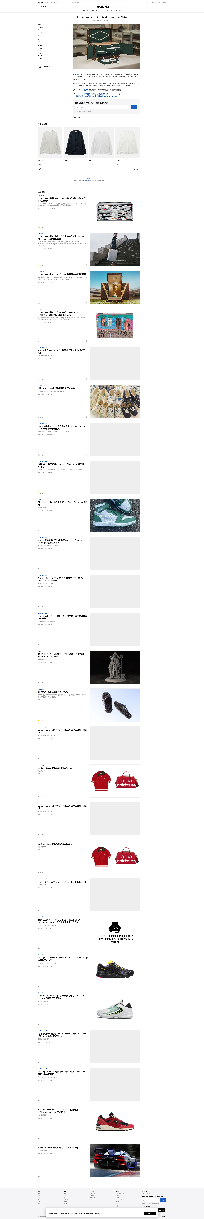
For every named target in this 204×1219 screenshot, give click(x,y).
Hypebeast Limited (44, 1216)
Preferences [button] (96, 1213)
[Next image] (136, 47)
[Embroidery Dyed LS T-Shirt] (101, 142)
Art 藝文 (40, 309)
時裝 (84, 10)
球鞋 (88, 10)
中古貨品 (66, 1202)
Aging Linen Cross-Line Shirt (70, 161)
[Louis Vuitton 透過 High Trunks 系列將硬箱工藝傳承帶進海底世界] (115, 211)
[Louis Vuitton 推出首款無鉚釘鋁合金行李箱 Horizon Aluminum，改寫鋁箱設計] (115, 249)
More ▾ (89, 1184)
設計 (97, 10)
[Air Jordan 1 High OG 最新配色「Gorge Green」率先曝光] (115, 515)
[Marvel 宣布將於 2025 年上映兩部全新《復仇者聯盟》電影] (115, 363)
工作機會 (118, 1197)
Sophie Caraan (44, 208)
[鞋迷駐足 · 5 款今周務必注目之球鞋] (115, 705)
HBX (91, 1199)
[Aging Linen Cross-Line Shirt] (76, 142)
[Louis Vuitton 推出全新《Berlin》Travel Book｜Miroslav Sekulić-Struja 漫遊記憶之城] (115, 325)
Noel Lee (43, 394)
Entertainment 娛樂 (42, 347)
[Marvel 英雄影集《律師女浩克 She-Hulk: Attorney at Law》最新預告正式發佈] (115, 553)
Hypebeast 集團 (120, 1193)
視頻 (111, 10)
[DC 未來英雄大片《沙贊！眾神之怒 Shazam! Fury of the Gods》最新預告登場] (115, 439)
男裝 (65, 1193)
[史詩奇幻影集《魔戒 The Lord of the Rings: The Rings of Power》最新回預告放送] (115, 1046)
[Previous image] (76, 47)
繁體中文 (164, 1216)
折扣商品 (66, 1204)
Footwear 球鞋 (41, 385)
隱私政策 (90, 111)
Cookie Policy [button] (64, 1213)
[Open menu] (39, 7)
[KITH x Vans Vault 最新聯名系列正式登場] (115, 401)
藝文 (93, 10)
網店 (120, 10)
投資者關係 (119, 1199)
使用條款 (86, 111)
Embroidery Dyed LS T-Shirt (95, 161)
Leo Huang (43, 700)
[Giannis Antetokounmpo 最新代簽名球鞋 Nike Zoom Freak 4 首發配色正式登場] (115, 1008)
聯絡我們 (118, 1206)
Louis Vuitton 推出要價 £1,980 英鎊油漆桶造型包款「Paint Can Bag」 (98, 94)
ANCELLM (40, 160)
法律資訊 (118, 1204)
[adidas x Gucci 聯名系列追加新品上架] (115, 780)
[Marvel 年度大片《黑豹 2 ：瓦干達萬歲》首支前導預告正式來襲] (115, 629)
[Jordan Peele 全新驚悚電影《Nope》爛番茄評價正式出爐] (115, 742)
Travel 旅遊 (40, 233)
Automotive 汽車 (42, 1144)
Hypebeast (92, 1193)
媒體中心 (118, 1195)
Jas (39, 41)
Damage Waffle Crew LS (43, 161)
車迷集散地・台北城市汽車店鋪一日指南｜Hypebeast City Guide (96, 96)
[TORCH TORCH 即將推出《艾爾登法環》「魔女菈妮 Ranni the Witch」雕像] (115, 667)
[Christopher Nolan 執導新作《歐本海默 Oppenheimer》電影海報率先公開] (115, 1084)
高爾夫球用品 (67, 1199)
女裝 (65, 1195)
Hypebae (92, 1197)
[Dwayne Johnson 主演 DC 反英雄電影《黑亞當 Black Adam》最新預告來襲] (115, 591)
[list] (106, 47)
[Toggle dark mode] (165, 6)
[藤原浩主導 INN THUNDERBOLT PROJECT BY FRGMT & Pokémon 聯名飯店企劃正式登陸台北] (115, 932)
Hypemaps (92, 1195)
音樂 (102, 10)
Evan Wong (43, 358)
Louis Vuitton (47, 66)
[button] (40, 35)
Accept (149, 1213)
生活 (106, 10)
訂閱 (134, 107)
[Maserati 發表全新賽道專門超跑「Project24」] (115, 1160)
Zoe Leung (43, 282)
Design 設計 (41, 24)
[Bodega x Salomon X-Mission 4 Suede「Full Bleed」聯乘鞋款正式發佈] (115, 970)
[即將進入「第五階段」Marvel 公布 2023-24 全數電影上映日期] (115, 477)
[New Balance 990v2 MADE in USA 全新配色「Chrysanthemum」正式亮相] (115, 1122)
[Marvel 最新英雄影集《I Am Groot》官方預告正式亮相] (115, 894)
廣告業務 (118, 1202)
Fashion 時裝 (41, 195)
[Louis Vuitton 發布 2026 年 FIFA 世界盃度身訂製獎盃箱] (115, 287)
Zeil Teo (42, 662)
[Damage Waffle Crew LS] (50, 142)
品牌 (116, 10)
